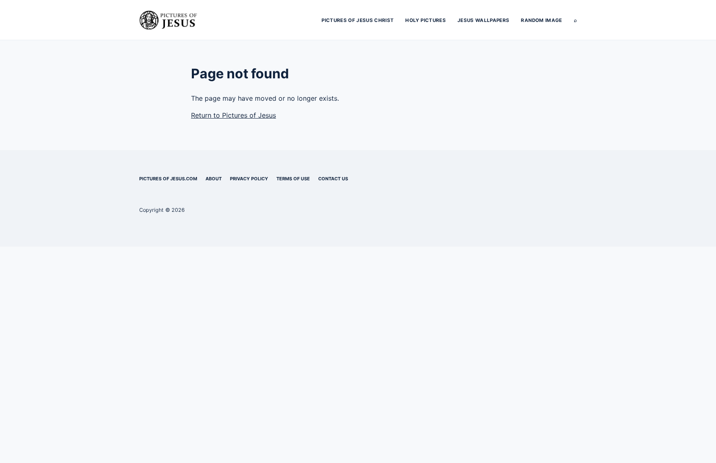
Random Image (541, 20)
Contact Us (333, 179)
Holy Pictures (425, 20)
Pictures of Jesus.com (168, 179)
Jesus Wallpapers (483, 20)
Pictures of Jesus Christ (358, 20)
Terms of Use (293, 179)
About (214, 179)
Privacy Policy (249, 179)
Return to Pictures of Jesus (233, 115)
